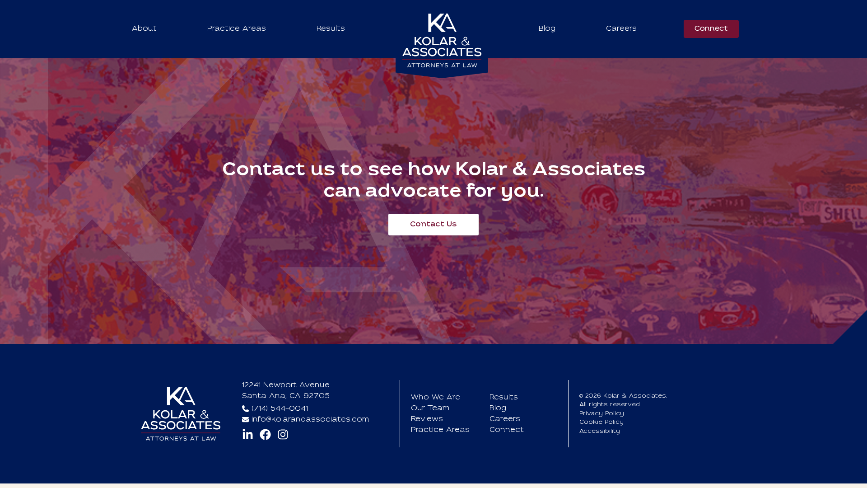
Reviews (427, 419)
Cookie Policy (601, 422)
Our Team (430, 408)
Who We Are (435, 397)
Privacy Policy (601, 414)
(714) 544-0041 (280, 409)
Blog (547, 29)
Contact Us (433, 224)
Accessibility (599, 431)
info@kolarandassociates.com (310, 419)
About (144, 29)
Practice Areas (236, 29)
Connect (711, 29)
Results (331, 29)
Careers (621, 29)
